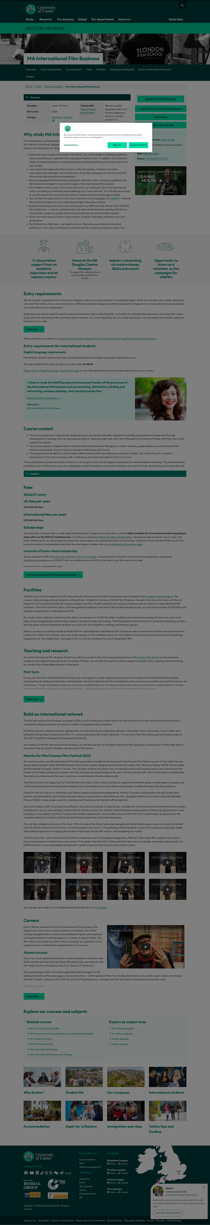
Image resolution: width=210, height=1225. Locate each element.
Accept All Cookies (138, 145)
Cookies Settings (71, 145)
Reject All (117, 145)
